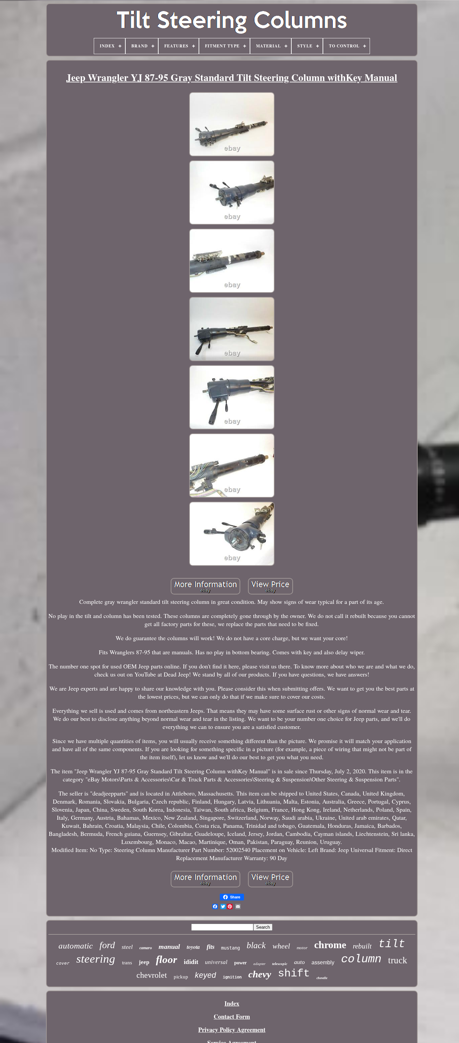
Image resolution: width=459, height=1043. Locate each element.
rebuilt (362, 946)
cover (63, 963)
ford (107, 945)
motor (302, 947)
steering (95, 958)
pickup (181, 976)
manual (169, 946)
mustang (230, 948)
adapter (259, 964)
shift (294, 973)
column (361, 959)
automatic (75, 945)
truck (397, 960)
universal (216, 962)
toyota (193, 947)
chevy (259, 974)
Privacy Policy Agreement (231, 1029)
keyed (205, 975)
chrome (330, 944)
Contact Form (232, 1016)
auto (299, 962)
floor (166, 959)
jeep (144, 962)
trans (127, 962)
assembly (322, 962)
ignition (232, 977)
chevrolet (151, 975)
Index (231, 1003)
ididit (191, 961)
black (256, 945)
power (240, 962)
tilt (391, 944)
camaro (145, 947)
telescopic (279, 964)
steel (127, 946)
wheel (281, 946)
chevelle (322, 978)
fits (210, 946)
